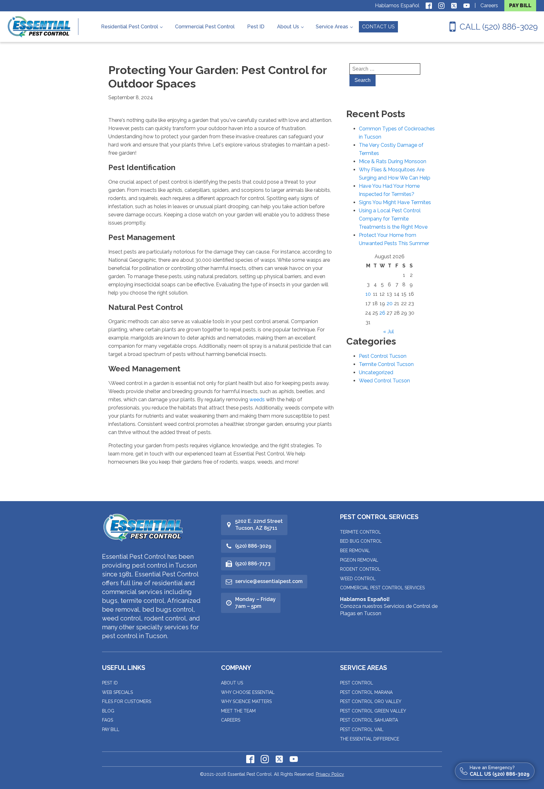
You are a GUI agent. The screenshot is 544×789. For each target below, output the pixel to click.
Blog (108, 710)
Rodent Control (360, 569)
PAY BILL (520, 6)
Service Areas (332, 27)
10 (368, 294)
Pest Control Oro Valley (370, 701)
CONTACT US (378, 27)
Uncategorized (376, 372)
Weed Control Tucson (384, 381)
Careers (489, 6)
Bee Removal (355, 550)
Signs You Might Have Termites (395, 202)
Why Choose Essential (248, 692)
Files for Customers (126, 701)
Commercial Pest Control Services (382, 587)
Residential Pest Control (129, 27)
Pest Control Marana (366, 692)
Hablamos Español (397, 6)
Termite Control (360, 532)
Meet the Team (238, 710)
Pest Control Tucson (382, 356)
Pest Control (356, 682)
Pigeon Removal (359, 560)
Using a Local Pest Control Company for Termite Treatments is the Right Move (393, 219)
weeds (257, 400)
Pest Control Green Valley (373, 710)
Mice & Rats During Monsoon (392, 161)
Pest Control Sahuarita (369, 720)
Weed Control (358, 578)
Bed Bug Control (361, 541)
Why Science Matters (246, 701)
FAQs (107, 720)
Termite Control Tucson (386, 364)
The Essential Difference (369, 738)
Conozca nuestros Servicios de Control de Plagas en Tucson (389, 606)
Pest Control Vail (361, 729)
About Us (288, 27)
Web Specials (117, 692)
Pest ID (255, 27)
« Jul (388, 331)
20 (390, 303)
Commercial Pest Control (205, 27)
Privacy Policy (330, 774)
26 (382, 313)
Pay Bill (110, 729)
